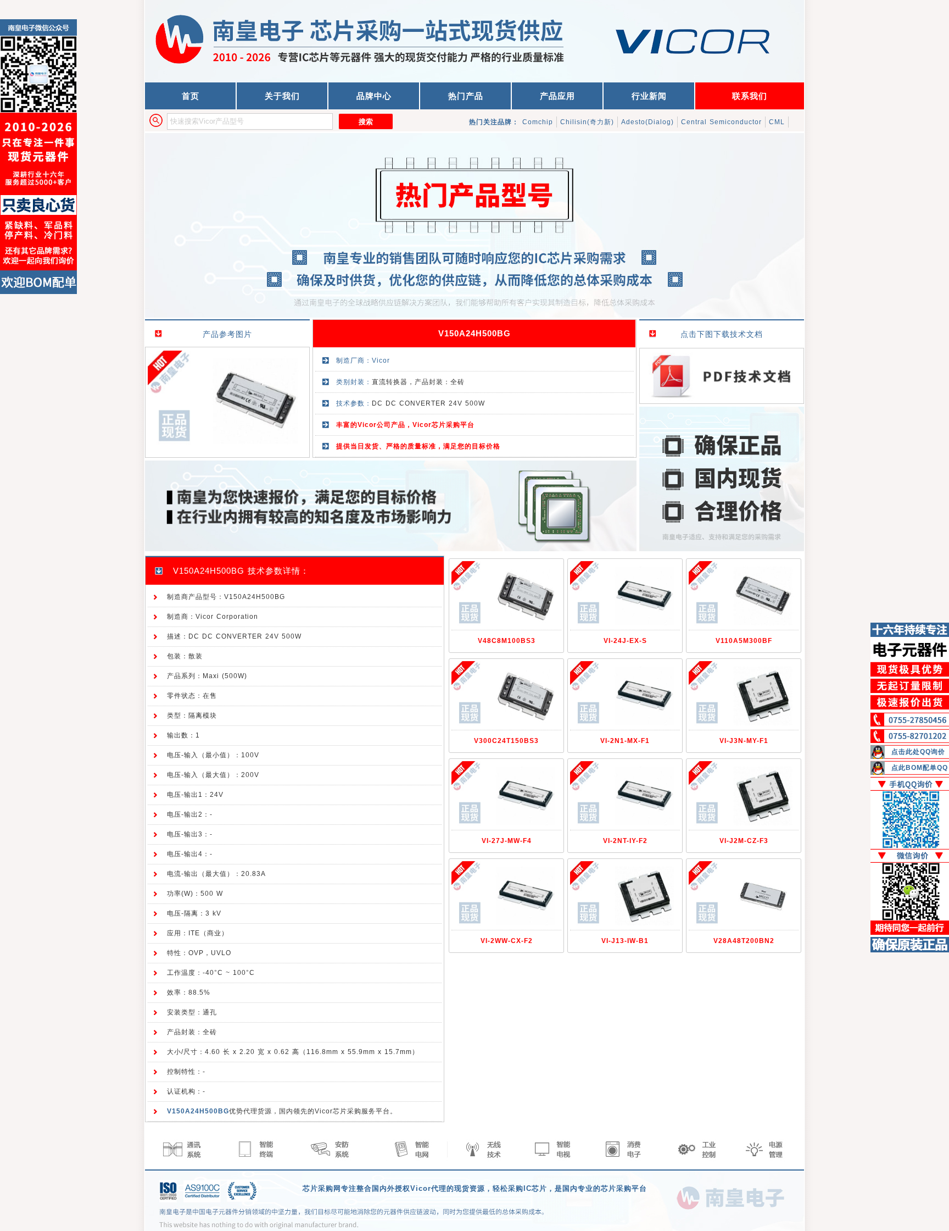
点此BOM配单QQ (919, 768)
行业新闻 (649, 96)
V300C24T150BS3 (506, 741)
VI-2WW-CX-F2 (507, 941)
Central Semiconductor (721, 122)
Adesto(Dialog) (647, 122)
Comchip (537, 122)
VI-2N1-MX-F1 (625, 741)
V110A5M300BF (744, 641)
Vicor (381, 360)
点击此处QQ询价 (918, 752)
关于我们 (282, 96)
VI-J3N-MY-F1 (743, 741)
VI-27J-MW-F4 (507, 841)
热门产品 (465, 96)
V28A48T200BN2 (743, 941)
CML (777, 122)
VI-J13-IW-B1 (625, 941)
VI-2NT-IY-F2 (625, 841)
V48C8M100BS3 (506, 641)
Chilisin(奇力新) (587, 122)
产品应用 (557, 96)
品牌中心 (374, 96)
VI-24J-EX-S (625, 641)
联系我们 (749, 96)
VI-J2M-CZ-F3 (743, 841)
